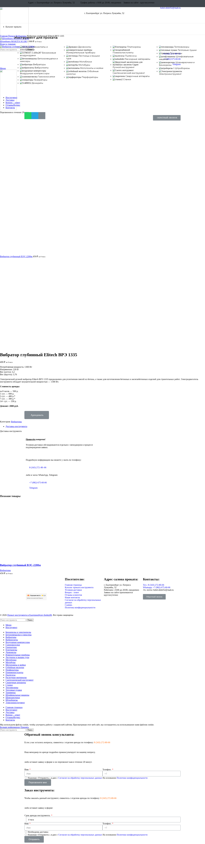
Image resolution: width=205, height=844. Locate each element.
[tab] (105, 426)
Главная (4, 36)
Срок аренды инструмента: (37, 815)
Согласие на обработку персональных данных (80, 778)
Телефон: (107, 769)
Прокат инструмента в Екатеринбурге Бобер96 (29, 615)
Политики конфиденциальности (132, 778)
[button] (167, 118)
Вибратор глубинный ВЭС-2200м (16, 256)
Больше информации (10, 727)
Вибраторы (16, 421)
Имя (26, 769)
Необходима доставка (38, 832)
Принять (24, 727)
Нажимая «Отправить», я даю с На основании (88, 778)
